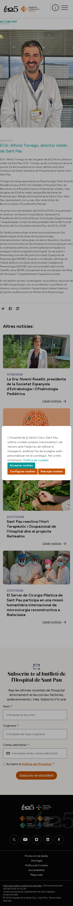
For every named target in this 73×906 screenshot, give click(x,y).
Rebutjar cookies (52, 471)
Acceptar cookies (21, 465)
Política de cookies (35, 460)
